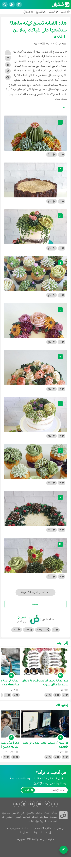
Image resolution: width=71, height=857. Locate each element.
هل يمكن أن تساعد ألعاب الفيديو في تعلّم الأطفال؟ (45, 744)
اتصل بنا (24, 832)
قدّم (26, 790)
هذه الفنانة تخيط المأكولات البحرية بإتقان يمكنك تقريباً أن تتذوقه (45, 682)
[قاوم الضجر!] (61, 4)
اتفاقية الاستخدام (43, 828)
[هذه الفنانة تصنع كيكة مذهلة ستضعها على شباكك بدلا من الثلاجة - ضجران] (63, 815)
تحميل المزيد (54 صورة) (33, 592)
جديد (64, 12)
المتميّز (51, 12)
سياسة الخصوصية (19, 828)
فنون (61, 43)
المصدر (35, 604)
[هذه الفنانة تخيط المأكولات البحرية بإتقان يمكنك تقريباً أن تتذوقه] (45, 661)
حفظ (27, 630)
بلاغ (50, 154)
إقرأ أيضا (62, 643)
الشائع (39, 12)
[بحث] (5, 4)
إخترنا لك (62, 705)
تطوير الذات (10, 751)
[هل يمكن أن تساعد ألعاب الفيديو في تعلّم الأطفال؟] (45, 724)
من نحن (61, 828)
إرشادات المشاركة (42, 832)
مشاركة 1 (41, 630)
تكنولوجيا (61, 751)
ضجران (21, 839)
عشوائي (26, 12)
